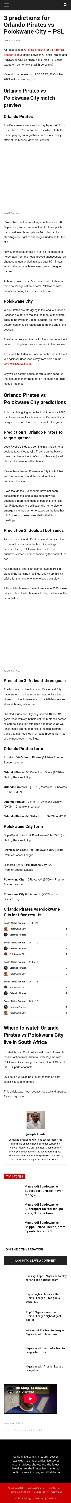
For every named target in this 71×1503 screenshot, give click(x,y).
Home (7, 1430)
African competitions (25, 1430)
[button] (65, 5)
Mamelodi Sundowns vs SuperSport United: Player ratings (44, 1190)
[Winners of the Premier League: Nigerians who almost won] (13, 1337)
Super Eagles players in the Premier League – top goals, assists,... (43, 1298)
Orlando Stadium (34, 49)
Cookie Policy (41, 1491)
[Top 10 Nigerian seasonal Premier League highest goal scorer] (13, 1319)
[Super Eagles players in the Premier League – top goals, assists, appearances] (13, 1301)
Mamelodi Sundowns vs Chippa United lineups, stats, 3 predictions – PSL (45, 1227)
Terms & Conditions (19, 1491)
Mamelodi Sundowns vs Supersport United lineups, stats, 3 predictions (44, 1209)
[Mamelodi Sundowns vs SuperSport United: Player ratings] (13, 1193)
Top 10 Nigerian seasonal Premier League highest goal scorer (43, 1316)
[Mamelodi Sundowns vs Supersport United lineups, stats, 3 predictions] (13, 1211)
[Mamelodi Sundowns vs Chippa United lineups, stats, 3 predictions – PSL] (13, 1229)
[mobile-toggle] (6, 5)
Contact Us (55, 1487)
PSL (41, 1430)
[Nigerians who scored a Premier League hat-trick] (13, 1356)
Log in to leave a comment (35, 1260)
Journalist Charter (36, 1487)
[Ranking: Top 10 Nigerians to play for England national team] (13, 1283)
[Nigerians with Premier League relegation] (13, 1374)
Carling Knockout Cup (17, 364)
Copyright (56, 1491)
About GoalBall (15, 1487)
